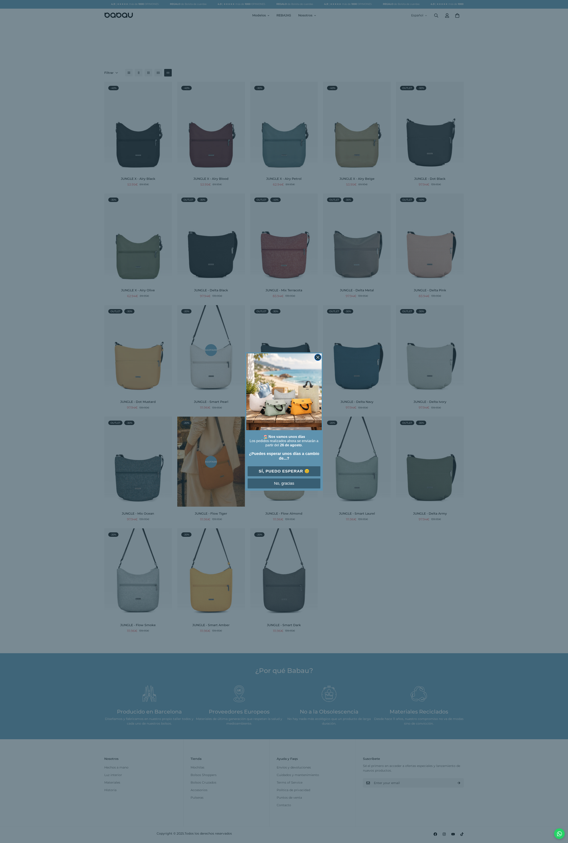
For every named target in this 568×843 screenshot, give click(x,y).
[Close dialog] (318, 357)
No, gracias (284, 483)
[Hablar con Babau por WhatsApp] (559, 833)
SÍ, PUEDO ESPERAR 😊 (284, 471)
